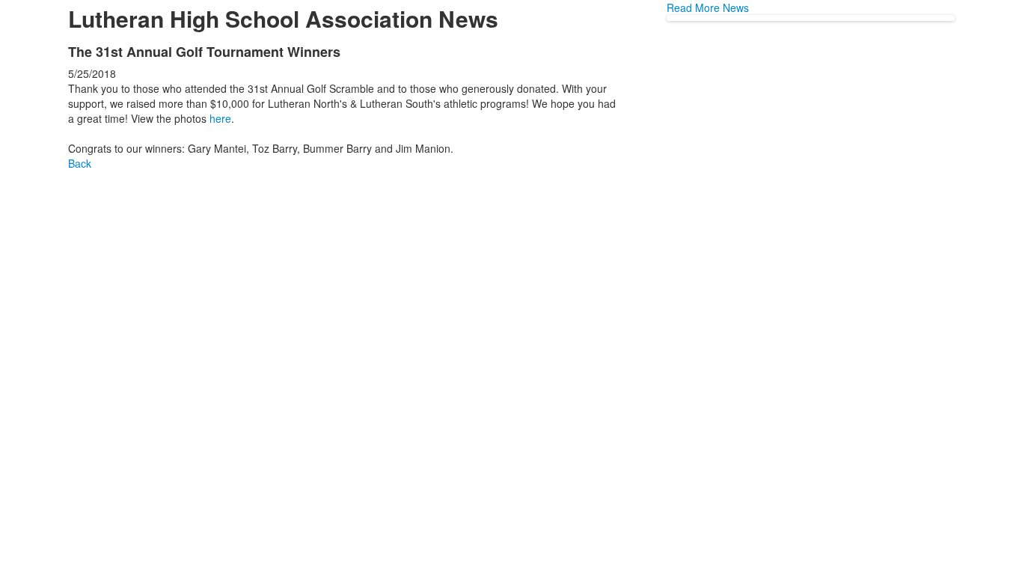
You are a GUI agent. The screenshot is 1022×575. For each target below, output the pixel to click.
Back (79, 163)
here (220, 118)
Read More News (708, 7)
